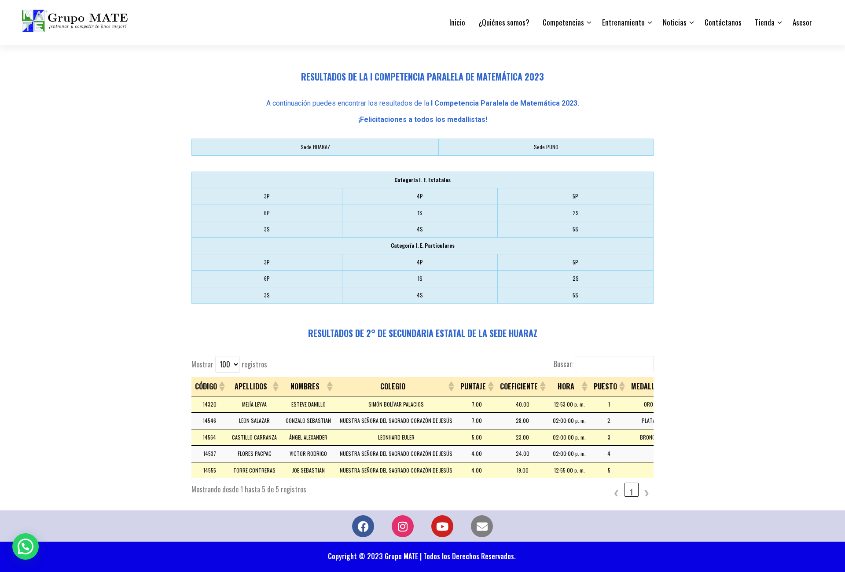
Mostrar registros (229, 364)
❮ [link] (617, 492)
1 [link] (631, 492)
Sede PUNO (546, 146)
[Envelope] (482, 526)
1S (420, 212)
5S (575, 229)
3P (267, 196)
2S (576, 212)
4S (420, 229)
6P (267, 212)
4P (420, 196)
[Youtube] (442, 526)
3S (267, 229)
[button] (221, 386)
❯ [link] (646, 492)
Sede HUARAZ (315, 146)
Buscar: (563, 364)
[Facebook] (363, 526)
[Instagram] (403, 526)
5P (575, 196)
